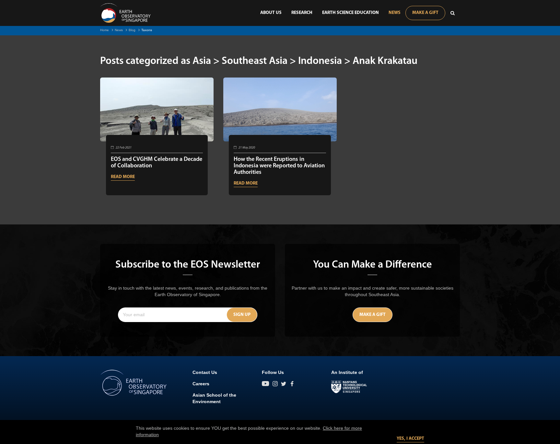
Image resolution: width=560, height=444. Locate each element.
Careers (200, 383)
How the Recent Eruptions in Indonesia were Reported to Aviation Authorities (279, 166)
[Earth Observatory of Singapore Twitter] (283, 383)
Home (104, 30)
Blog (132, 30)
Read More (123, 176)
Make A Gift (425, 12)
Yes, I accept (410, 438)
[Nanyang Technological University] (349, 386)
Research (301, 12)
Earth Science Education (350, 12)
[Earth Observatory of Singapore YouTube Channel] (265, 383)
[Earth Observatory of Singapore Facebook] (292, 383)
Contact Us (204, 372)
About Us (271, 12)
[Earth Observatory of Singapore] (125, 13)
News (395, 12)
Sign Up (242, 314)
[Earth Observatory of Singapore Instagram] (275, 383)
